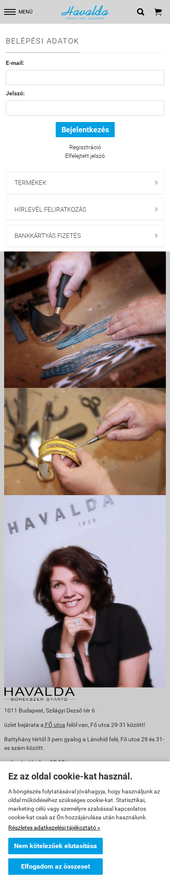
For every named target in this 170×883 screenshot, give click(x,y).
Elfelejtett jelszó (85, 155)
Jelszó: (15, 93)
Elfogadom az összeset (55, 866)
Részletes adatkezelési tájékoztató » (54, 827)
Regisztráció (85, 147)
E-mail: (15, 63)
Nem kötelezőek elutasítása (55, 846)
